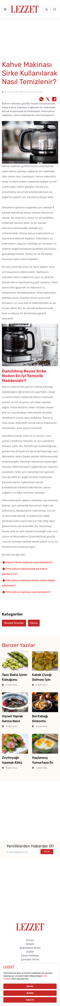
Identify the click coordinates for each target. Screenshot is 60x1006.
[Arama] (54, 9)
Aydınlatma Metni (30, 947)
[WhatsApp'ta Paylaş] (41, 99)
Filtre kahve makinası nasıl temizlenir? (28, 592)
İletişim (30, 943)
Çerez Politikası (30, 955)
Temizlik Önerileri (14, 623)
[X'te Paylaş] (47, 99)
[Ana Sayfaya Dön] (30, 926)
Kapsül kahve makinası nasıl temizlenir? (29, 562)
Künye (30, 940)
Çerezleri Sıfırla (30, 959)
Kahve (34, 623)
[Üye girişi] (46, 9)
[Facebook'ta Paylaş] (54, 99)
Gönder (47, 851)
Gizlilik (30, 951)
